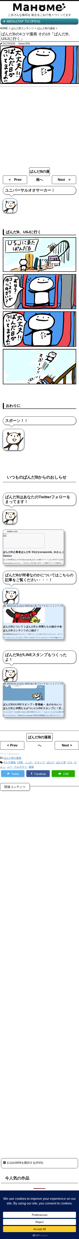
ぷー (9, 766)
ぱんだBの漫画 (12, 757)
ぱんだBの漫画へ (39, 173)
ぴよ (70, 762)
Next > (64, 180)
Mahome (14, 753)
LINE (20, 762)
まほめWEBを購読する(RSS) (24, 1162)
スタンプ (39, 762)
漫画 (31, 766)
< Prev (15, 180)
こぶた (29, 762)
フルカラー (20, 766)
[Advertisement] (39, 126)
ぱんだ (50, 762)
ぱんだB (61, 762)
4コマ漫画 (10, 762)
